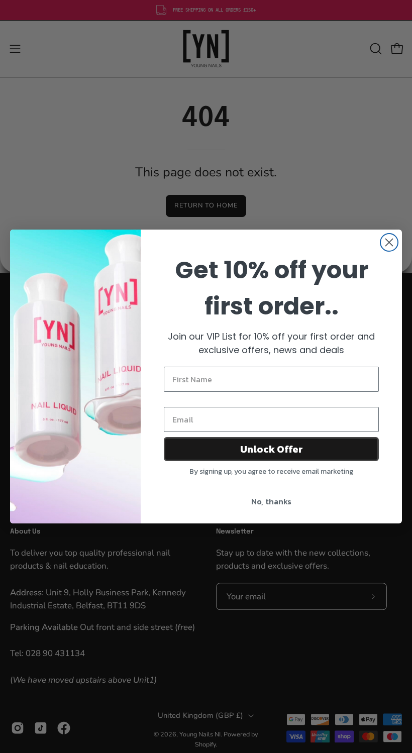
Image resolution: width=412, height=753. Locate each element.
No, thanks (271, 501)
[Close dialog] (389, 242)
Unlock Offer (271, 449)
